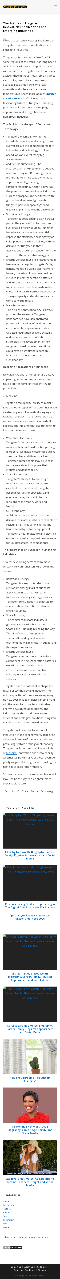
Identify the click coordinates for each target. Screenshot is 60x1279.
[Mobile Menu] (55, 6)
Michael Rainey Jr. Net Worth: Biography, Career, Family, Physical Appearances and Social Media (30, 977)
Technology (46, 791)
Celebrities (8, 1205)
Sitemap (42, 1270)
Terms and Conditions (24, 1270)
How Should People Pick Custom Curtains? (30, 1079)
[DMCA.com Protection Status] (12, 1247)
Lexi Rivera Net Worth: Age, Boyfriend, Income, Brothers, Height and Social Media (30, 1182)
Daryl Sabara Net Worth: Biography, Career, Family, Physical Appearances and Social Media (30, 1029)
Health (6, 1212)
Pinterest (32, 1237)
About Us (28, 1267)
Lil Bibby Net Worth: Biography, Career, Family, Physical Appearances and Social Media (30, 855)
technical (11, 753)
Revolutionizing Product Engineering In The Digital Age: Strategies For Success (30, 906)
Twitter (21, 1237)
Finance (7, 1208)
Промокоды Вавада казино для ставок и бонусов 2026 (29, 917)
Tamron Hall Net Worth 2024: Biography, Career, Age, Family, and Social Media (30, 1130)
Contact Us (16, 1267)
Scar (33, 791)
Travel (6, 1227)
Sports (6, 1216)
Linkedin (45, 1237)
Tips (5, 1223)
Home (6, 1201)
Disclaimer (41, 1267)
